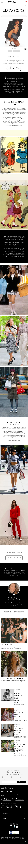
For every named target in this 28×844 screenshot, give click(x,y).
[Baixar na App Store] (7, 799)
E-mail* (3, 779)
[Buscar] (25, 6)
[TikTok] (16, 806)
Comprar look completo (14, 557)
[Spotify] (20, 806)
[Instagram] (7, 806)
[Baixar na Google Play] (19, 799)
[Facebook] (2, 806)
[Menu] (2, 2)
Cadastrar (21, 781)
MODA (9, 51)
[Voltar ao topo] (25, 841)
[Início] (13, 2)
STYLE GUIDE (16, 51)
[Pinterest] (11, 806)
